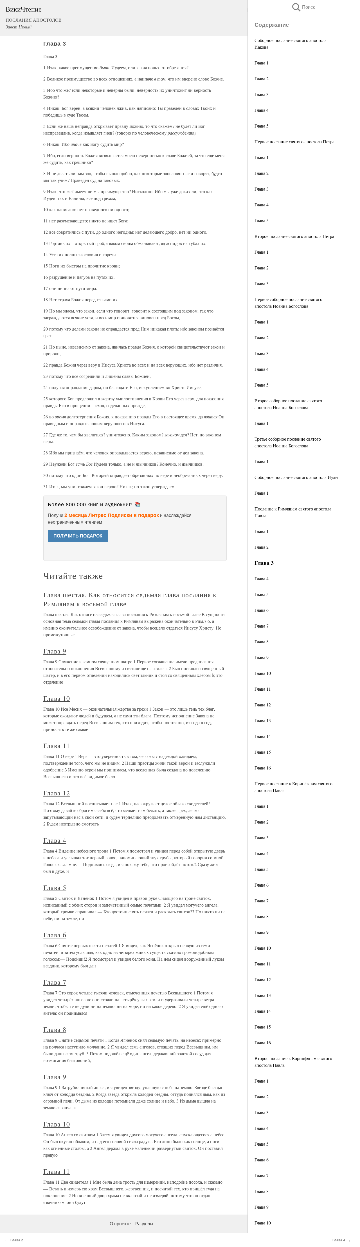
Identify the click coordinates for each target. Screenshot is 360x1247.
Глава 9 (262, 657)
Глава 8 (262, 641)
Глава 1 (262, 63)
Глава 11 (263, 689)
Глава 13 (263, 720)
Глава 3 (262, 94)
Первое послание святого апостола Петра (294, 141)
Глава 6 (262, 610)
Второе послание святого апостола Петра (294, 236)
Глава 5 (262, 126)
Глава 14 (263, 736)
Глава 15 (263, 752)
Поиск (303, 7)
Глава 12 (263, 705)
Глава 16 (263, 768)
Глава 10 (263, 673)
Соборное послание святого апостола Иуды (296, 477)
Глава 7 (262, 626)
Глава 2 (262, 78)
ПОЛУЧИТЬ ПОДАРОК (77, 536)
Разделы (144, 1223)
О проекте (120, 1223)
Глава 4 (262, 110)
